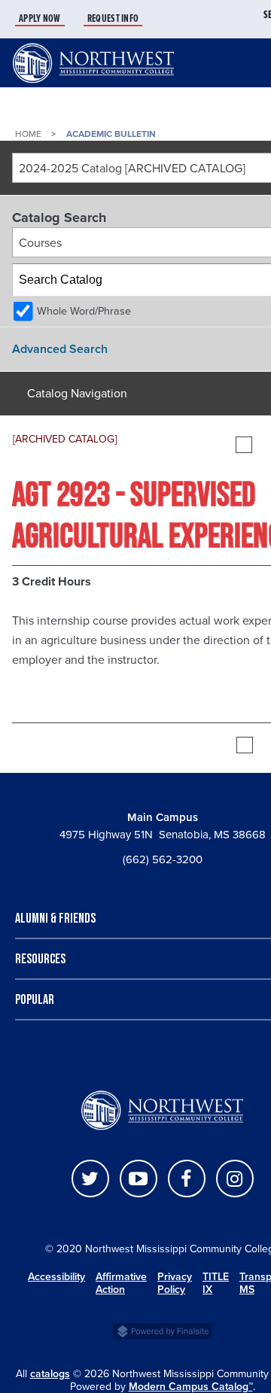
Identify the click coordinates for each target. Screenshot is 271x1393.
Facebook (187, 1178)
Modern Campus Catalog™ (191, 1386)
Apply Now (40, 19)
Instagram (235, 1178)
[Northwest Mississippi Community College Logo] (93, 83)
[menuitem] (49, 19)
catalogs (50, 1373)
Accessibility (56, 1276)
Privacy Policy (174, 1283)
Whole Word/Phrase (84, 311)
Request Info (113, 19)
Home (28, 134)
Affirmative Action (121, 1283)
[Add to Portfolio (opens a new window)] (244, 444)
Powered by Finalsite (162, 1330)
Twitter (90, 1178)
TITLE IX (215, 1283)
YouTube (138, 1178)
